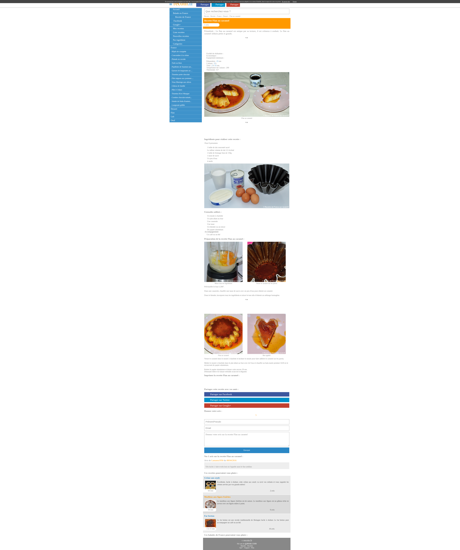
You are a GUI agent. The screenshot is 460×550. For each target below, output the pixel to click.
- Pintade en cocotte (178, 59)
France (174, 47)
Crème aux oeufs (212, 478)
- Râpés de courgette (178, 51)
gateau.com (251, 543)
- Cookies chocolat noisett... (181, 97)
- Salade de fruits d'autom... (181, 101)
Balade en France (180, 13)
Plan (252, 548)
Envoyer (247, 450)
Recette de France (183, 17)
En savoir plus (286, 1)
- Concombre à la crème (180, 55)
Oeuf (173, 120)
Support (247, 548)
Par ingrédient (178, 40)
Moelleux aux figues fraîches (217, 497)
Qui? (241, 548)
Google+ (176, 24)
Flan (173, 112)
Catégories (177, 44)
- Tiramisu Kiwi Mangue (180, 94)
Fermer (295, 1)
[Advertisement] (246, 44)
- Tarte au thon (176, 63)
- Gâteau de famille (178, 86)
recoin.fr (247, 540)
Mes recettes (178, 28)
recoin (183, 3)
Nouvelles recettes (180, 36)
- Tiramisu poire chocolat (180, 74)
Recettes (250, 546)
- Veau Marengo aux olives (181, 82)
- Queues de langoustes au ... (181, 71)
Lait (172, 116)
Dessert (174, 109)
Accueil (176, 9)
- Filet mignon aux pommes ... (182, 78)
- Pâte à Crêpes (176, 90)
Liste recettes (178, 32)
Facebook (177, 21)
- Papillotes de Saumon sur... (181, 67)
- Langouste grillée (178, 105)
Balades (243, 546)
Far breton (209, 516)
